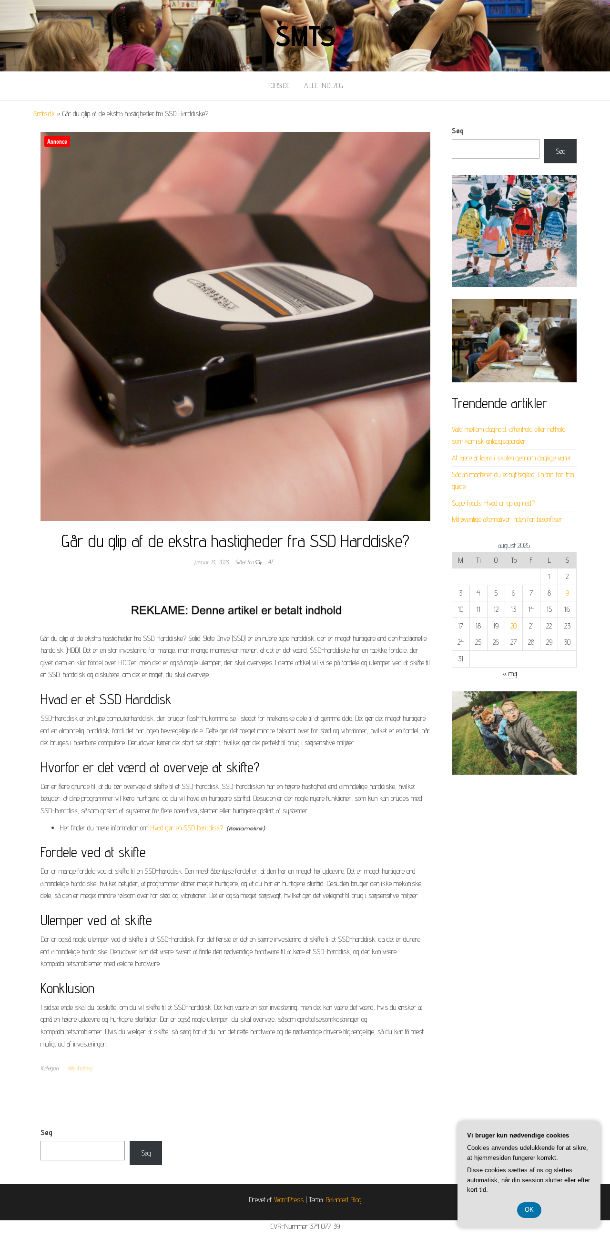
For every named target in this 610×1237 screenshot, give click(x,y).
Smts (305, 36)
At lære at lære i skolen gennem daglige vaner (511, 457)
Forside (278, 85)
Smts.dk (44, 113)
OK (529, 1209)
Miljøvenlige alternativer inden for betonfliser (507, 519)
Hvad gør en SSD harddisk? (186, 827)
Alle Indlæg (323, 85)
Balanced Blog (343, 1199)
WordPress (289, 1199)
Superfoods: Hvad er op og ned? (493, 503)
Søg (458, 130)
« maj (510, 673)
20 (513, 625)
